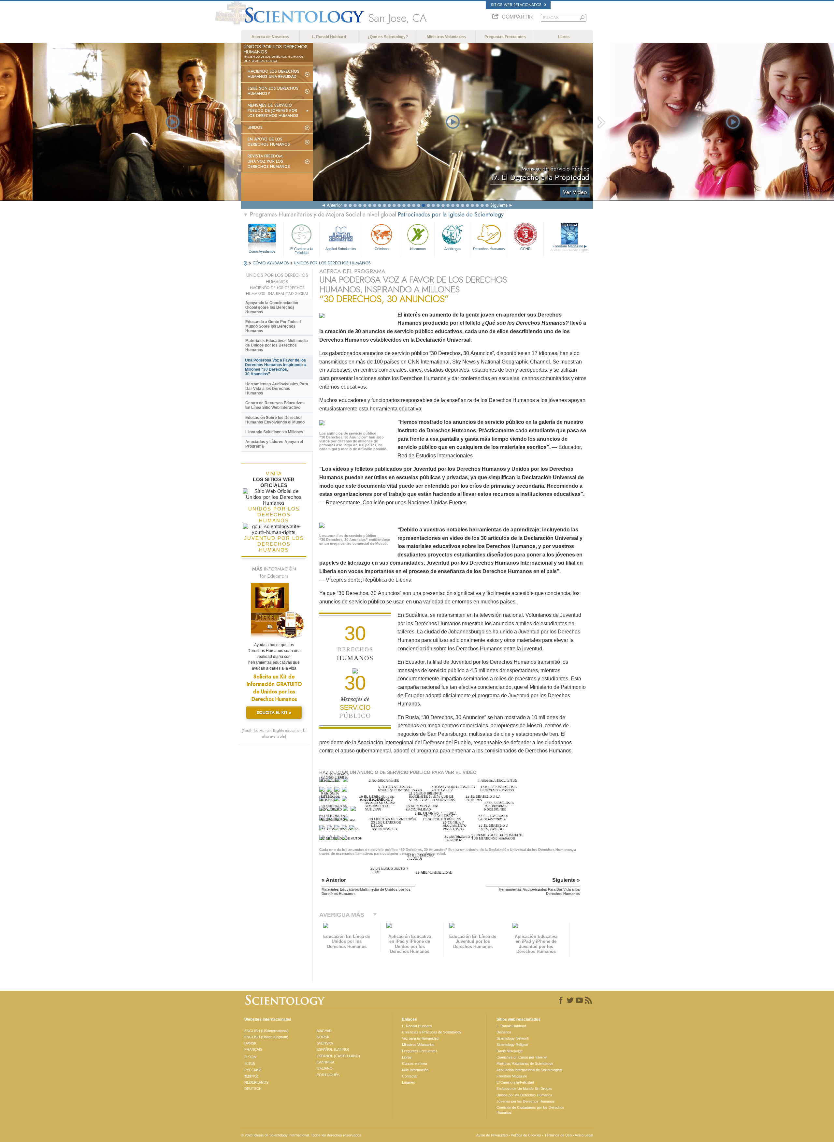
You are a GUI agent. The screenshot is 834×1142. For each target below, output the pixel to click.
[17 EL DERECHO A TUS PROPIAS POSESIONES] (354, 810)
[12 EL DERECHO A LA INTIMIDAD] (345, 800)
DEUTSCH (253, 1088)
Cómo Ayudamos (262, 251)
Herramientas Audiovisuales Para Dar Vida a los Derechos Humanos (276, 388)
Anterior (334, 205)
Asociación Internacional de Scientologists (529, 1070)
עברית (250, 1056)
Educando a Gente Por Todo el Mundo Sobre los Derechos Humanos (273, 326)
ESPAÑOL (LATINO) (333, 1049)
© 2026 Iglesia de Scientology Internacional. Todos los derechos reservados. (301, 1135)
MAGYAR (324, 1031)
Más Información (415, 1070)
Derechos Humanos (489, 249)
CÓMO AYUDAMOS (271, 263)
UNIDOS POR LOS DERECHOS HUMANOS (332, 263)
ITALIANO (325, 1068)
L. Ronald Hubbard (329, 37)
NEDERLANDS (256, 1082)
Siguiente (499, 205)
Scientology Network (512, 1038)
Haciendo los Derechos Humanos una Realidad (273, 74)
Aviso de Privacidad (492, 1135)
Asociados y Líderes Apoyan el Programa (274, 444)
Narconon (418, 249)
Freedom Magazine (570, 248)
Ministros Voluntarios (446, 37)
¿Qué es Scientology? (387, 37)
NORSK (323, 1037)
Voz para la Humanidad (420, 1038)
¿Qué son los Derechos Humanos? (273, 90)
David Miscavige (509, 1051)
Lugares (408, 1082)
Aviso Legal (584, 1135)
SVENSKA (325, 1043)
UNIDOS (255, 127)
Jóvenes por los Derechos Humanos (525, 1101)
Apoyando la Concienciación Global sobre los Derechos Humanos (271, 307)
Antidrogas (452, 249)
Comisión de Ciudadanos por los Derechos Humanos (530, 1109)
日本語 (249, 1063)
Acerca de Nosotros (270, 37)
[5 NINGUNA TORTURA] (322, 791)
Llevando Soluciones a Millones (274, 432)
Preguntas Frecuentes (505, 37)
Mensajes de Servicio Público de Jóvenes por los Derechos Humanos (273, 110)
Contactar (410, 1076)
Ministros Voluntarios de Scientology (524, 1063)
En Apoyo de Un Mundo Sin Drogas (524, 1088)
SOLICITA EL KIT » (274, 712)
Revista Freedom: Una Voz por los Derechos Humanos (269, 161)
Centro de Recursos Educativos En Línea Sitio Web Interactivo (275, 405)
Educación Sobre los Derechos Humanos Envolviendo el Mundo (275, 419)
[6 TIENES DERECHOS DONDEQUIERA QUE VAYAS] (330, 791)
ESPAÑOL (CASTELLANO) (338, 1056)
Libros (564, 37)
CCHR (525, 249)
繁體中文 (251, 1076)
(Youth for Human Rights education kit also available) (274, 733)
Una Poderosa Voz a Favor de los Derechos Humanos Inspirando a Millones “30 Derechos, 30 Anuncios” (275, 367)
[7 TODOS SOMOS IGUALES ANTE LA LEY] (337, 791)
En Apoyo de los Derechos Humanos (269, 141)
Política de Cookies (526, 1135)
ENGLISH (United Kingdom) (266, 1037)
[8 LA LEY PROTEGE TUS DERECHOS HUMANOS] (345, 791)
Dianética (503, 1032)
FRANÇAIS (253, 1049)
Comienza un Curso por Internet (521, 1057)
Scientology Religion (512, 1044)
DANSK (250, 1043)
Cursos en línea (414, 1063)
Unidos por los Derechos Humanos (524, 1095)
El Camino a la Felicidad (301, 250)
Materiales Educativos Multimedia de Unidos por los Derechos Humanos (276, 345)
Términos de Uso (558, 1135)
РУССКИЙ (252, 1070)
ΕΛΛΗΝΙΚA (325, 1062)
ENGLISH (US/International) (266, 1031)
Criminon (382, 249)
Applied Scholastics (340, 249)
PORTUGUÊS (328, 1075)
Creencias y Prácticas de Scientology (431, 1032)
